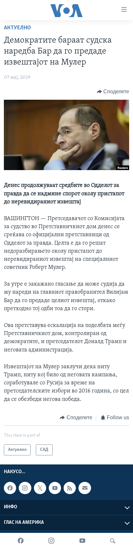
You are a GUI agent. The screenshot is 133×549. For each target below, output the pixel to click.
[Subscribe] (84, 488)
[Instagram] (51, 541)
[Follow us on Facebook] (10, 488)
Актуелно (17, 28)
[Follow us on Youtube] (55, 488)
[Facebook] (21, 541)
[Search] (112, 541)
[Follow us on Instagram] (25, 488)
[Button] (113, 91)
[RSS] (70, 488)
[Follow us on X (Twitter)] (40, 488)
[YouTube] (82, 541)
